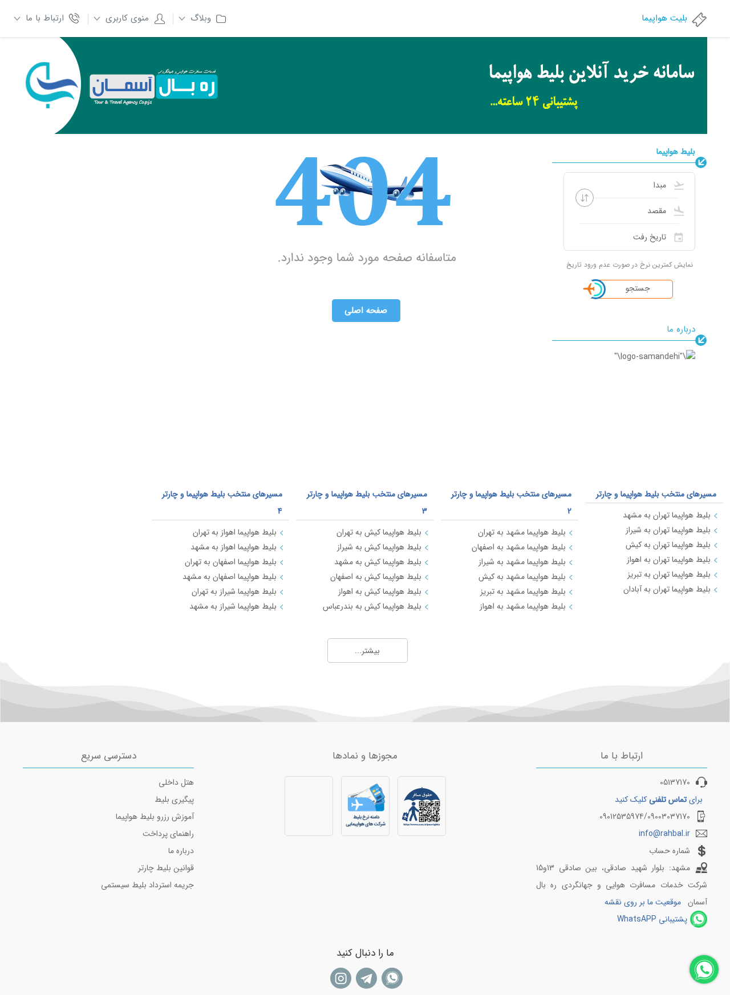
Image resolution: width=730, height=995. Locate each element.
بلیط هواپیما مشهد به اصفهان (519, 547)
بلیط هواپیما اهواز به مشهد (233, 547)
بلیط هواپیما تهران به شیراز (668, 530)
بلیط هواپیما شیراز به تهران (234, 591)
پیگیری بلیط (174, 799)
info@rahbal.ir (664, 833)
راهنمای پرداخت (168, 833)
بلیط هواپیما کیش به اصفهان (375, 576)
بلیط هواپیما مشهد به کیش (522, 576)
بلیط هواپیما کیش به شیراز (379, 547)
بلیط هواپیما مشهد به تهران (522, 532)
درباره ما (181, 851)
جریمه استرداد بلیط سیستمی (147, 885)
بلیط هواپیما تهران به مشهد (667, 515)
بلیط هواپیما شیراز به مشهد (233, 606)
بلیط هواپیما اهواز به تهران (235, 532)
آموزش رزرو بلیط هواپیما (155, 816)
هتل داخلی (176, 782)
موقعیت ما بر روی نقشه (643, 902)
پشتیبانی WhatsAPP (652, 919)
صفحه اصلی (365, 310)
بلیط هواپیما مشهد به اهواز (523, 606)
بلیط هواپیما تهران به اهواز (669, 559)
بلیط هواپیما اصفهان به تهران (231, 562)
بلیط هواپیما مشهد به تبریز (523, 591)
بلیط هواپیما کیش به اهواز (379, 591)
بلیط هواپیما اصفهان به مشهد (229, 576)
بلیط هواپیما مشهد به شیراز (522, 562)
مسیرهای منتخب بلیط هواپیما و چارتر (656, 494)
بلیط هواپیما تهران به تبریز (669, 574)
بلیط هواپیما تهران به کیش (668, 545)
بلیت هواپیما (664, 18)
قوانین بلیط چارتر (166, 868)
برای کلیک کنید (659, 799)
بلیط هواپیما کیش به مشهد (377, 562)
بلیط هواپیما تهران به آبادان (667, 589)
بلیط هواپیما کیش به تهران (378, 532)
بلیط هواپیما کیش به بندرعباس (372, 606)
